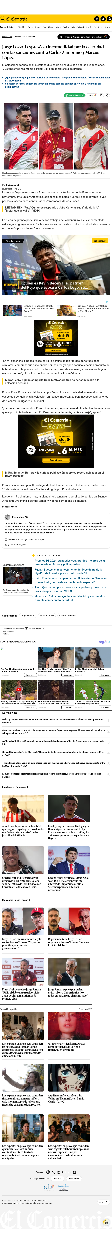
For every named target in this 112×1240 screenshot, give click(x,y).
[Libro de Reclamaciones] (63, 1187)
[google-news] (74, 1172)
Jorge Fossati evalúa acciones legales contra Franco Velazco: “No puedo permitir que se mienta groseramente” (22, 943)
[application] (17, 575)
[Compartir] (107, 95)
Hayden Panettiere (94, 27)
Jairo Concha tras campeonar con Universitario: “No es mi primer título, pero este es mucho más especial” (71, 580)
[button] (17, 575)
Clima (107, 27)
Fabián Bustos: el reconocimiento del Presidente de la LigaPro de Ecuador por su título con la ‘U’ (68, 571)
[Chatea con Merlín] (96, 18)
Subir (101, 1202)
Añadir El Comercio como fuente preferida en (83, 37)
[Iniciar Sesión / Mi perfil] (109, 18)
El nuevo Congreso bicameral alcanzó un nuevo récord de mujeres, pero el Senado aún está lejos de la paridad (51, 775)
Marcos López (47, 615)
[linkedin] (69, 1172)
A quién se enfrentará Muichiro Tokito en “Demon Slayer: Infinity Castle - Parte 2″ (66, 1098)
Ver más (50, 532)
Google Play (74, 1179)
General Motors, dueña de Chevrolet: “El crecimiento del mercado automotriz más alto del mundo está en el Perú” (53, 753)
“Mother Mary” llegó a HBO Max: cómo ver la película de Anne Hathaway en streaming (66, 1047)
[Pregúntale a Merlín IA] (106, 1222)
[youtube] (64, 1172)
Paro (37, 27)
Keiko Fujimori (77, 27)
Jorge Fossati (27, 615)
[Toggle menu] (2, 18)
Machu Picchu (62, 27)
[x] (53, 1172)
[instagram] (58, 1172)
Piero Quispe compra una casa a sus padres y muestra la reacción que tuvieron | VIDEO (70, 589)
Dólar (30, 27)
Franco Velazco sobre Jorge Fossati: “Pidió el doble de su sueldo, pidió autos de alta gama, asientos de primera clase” (21, 994)
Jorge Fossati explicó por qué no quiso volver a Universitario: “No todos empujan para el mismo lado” (68, 992)
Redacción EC (13, 185)
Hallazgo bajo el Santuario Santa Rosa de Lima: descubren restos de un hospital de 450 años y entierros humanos (53, 721)
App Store (57, 1179)
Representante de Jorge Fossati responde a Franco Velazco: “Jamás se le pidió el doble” (68, 942)
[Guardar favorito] (101, 95)
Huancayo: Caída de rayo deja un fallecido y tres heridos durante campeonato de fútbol (70, 598)
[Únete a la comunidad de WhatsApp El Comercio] (74, 95)
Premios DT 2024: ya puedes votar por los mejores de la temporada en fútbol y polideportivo (70, 562)
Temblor (22, 27)
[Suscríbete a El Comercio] (102, 18)
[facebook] (48, 1172)
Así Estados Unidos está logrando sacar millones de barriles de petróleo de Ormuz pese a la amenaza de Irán (53, 743)
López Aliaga (48, 27)
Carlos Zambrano (67, 615)
